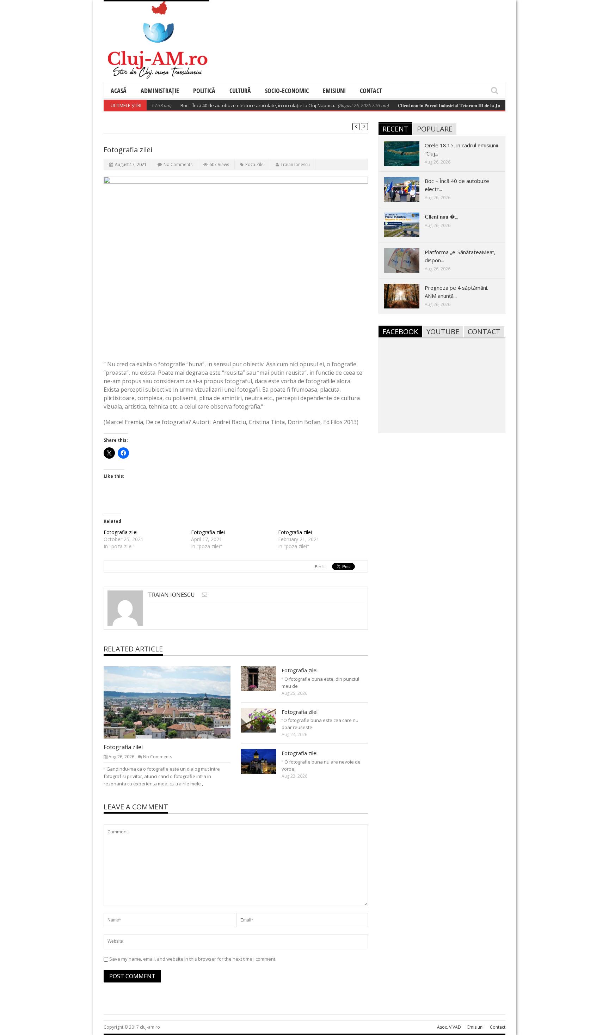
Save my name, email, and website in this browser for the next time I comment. (192, 959)
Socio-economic (287, 90)
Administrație (160, 90)
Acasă (119, 90)
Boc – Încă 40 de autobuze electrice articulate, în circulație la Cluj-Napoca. (241, 105)
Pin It (320, 566)
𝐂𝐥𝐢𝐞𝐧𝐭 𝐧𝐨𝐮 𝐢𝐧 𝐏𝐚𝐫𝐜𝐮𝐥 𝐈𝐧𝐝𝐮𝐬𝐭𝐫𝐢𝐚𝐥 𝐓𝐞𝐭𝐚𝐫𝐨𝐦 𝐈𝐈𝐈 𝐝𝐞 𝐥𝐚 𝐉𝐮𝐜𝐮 (435, 105)
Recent (395, 129)
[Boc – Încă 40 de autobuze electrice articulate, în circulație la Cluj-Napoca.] (407, 189)
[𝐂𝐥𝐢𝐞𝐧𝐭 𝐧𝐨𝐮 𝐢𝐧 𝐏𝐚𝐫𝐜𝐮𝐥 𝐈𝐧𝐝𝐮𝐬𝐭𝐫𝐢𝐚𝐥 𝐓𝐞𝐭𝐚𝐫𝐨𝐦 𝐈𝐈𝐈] (407, 224)
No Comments (178, 164)
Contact (371, 90)
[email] (204, 594)
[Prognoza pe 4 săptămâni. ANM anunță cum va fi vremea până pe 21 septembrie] (407, 296)
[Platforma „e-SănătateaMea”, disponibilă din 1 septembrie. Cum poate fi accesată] (407, 260)
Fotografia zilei (120, 532)
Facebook (400, 331)
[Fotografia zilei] (172, 702)
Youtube (442, 331)
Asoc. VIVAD (449, 1027)
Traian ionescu (295, 164)
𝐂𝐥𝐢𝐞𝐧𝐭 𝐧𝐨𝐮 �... (441, 216)
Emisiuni (334, 90)
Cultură (240, 90)
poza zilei (255, 164)
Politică (204, 90)
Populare (435, 129)
